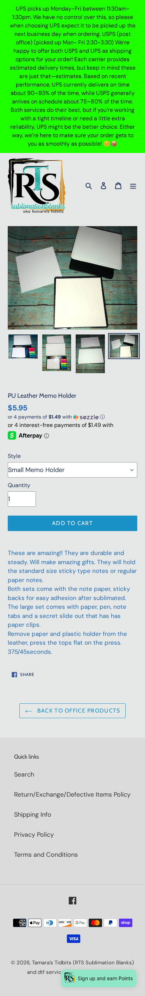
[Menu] (133, 185)
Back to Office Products (78, 710)
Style (14, 456)
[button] (56, 417)
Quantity (19, 485)
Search (24, 774)
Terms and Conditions (46, 854)
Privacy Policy (34, 834)
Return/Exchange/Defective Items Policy (72, 794)
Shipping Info (32, 814)
